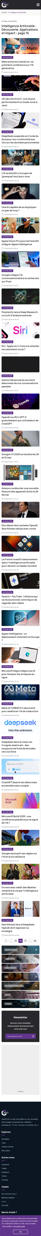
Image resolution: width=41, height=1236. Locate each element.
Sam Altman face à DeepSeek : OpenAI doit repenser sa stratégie (18, 928)
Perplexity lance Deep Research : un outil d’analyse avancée (20, 314)
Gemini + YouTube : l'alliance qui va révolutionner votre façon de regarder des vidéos (20, 600)
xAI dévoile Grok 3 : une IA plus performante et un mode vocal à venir (19, 102)
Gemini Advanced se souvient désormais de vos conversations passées (20, 383)
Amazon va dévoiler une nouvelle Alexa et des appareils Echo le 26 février (20, 491)
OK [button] (20, 1232)
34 (35, 940)
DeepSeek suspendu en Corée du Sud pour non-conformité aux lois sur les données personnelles (20, 139)
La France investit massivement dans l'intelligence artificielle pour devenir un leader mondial (20, 562)
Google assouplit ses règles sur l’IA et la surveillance (19, 855)
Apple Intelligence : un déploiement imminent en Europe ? (20, 637)
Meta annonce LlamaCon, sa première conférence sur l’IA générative (17, 65)
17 (25, 940)
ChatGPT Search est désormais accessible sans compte (19, 784)
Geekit (4, 12)
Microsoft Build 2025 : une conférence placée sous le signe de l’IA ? (20, 819)
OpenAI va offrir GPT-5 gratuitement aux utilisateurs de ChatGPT (20, 420)
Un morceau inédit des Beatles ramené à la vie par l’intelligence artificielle (20, 891)
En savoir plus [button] (19, 1226)
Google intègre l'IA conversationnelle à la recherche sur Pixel (20, 278)
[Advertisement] (20, 1067)
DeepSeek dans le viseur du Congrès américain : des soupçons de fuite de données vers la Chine (19, 746)
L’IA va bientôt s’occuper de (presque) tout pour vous (17, 175)
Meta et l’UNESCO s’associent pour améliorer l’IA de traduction (20, 709)
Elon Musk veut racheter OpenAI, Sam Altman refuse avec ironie (20, 527)
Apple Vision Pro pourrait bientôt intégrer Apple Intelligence (20, 242)
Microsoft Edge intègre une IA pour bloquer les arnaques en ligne (18, 674)
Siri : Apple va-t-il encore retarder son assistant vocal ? (20, 347)
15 (16, 940)
